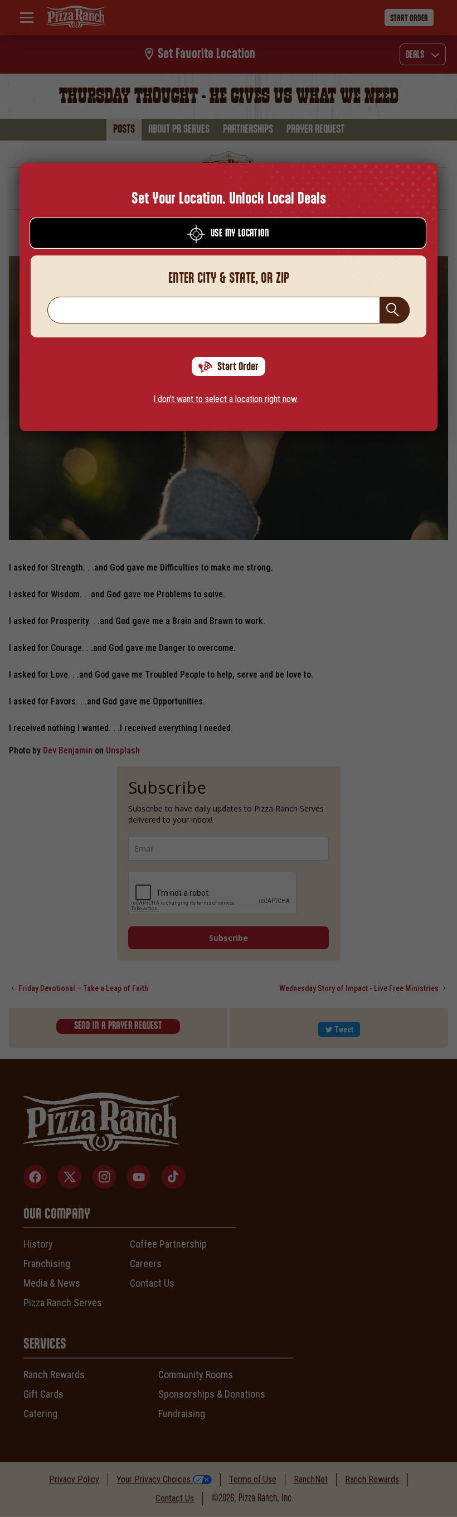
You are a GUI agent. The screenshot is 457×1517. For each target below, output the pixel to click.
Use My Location (240, 233)
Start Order (238, 367)
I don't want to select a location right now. (225, 399)
